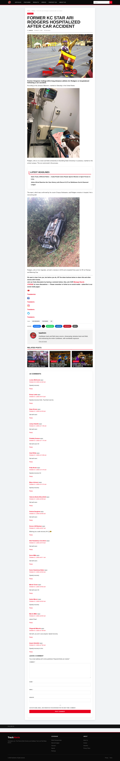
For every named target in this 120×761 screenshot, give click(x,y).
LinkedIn (58, 326)
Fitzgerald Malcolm (35, 628)
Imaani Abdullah (34, 643)
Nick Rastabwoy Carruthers (37, 541)
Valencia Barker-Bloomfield (37, 497)
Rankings (53, 751)
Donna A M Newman (35, 526)
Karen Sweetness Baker (36, 570)
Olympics (53, 745)
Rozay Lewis (33, 394)
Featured (27, 2)
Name (31, 682)
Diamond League (55, 743)
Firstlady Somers (34, 438)
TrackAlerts (13, 757)
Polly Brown (33, 468)
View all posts (43, 341)
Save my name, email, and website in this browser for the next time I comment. (52, 708)
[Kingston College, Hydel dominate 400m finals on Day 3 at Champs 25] (60, 359)
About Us (62, 2)
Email (75, 326)
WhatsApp (50, 326)
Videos (43, 2)
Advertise (85, 745)
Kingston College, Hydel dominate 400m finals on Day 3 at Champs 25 (59, 366)
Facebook (37, 326)
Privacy (106, 757)
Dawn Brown (33, 409)
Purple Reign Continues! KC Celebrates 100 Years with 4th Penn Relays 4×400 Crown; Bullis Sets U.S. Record (36, 367)
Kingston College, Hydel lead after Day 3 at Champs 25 (82, 365)
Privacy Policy (86, 748)
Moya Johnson (34, 482)
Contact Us (53, 2)
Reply (31, 389)
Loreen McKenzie (34, 380)
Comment (32, 662)
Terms (111, 757)
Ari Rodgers (36, 321)
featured (45, 321)
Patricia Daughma (34, 511)
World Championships (56, 740)
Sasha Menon (33, 599)
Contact (85, 743)
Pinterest (67, 326)
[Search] (110, 2)
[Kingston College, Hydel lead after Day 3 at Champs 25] (82, 359)
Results (36, 2)
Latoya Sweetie (34, 424)
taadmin (31, 30)
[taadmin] (33, 335)
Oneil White (32, 453)
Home (28, 10)
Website (31, 697)
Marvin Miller (33, 614)
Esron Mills (32, 555)
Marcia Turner (33, 585)
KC (51, 321)
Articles (18, 2)
